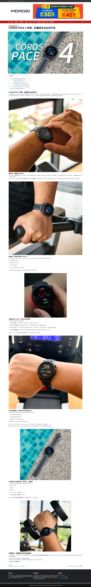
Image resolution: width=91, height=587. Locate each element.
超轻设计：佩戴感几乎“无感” (18, 80)
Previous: (17, 566)
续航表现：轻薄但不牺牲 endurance (20, 81)
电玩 (30, 21)
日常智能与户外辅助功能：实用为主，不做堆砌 (21, 86)
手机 (12, 21)
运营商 (16, 21)
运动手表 (11, 94)
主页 (9, 21)
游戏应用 (21, 21)
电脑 (26, 21)
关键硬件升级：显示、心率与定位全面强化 (21, 83)
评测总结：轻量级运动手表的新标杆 (17, 88)
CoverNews (55, 585)
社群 (47, 21)
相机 (34, 21)
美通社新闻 (51, 21)
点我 (13, 561)
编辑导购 (43, 21)
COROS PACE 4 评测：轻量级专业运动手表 (18, 78)
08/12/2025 (11, 30)
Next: (75, 566)
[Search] (82, 22)
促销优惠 (39, 21)
